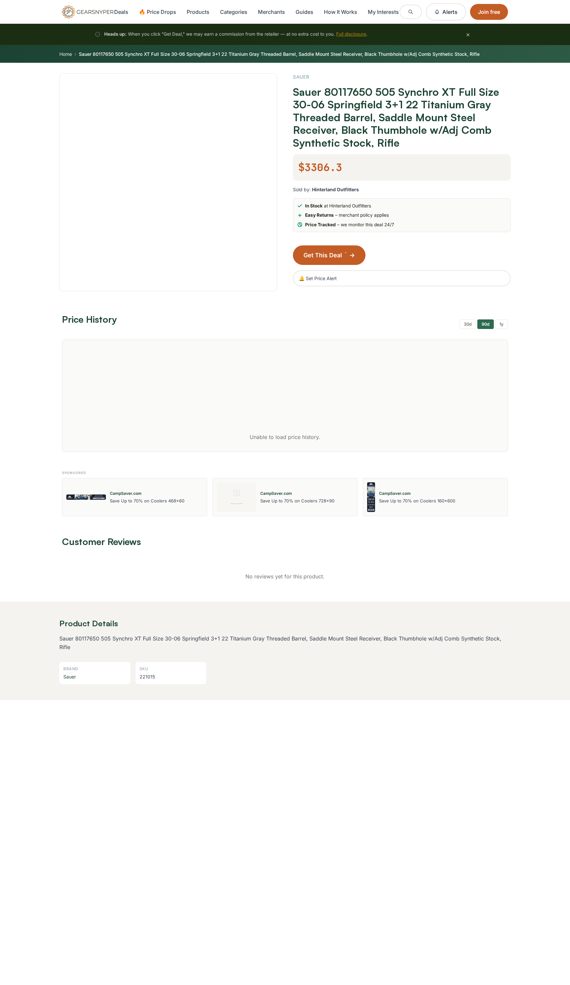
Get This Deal (329, 255)
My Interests (383, 12)
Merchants (271, 12)
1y (501, 324)
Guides (304, 12)
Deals (121, 12)
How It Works (340, 12)
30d (468, 324)
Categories (233, 12)
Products (198, 12)
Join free (489, 12)
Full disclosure (351, 34)
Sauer (301, 77)
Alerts (450, 12)
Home (65, 54)
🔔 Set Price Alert (318, 278)
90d (486, 324)
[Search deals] (410, 12)
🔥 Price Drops (157, 12)
